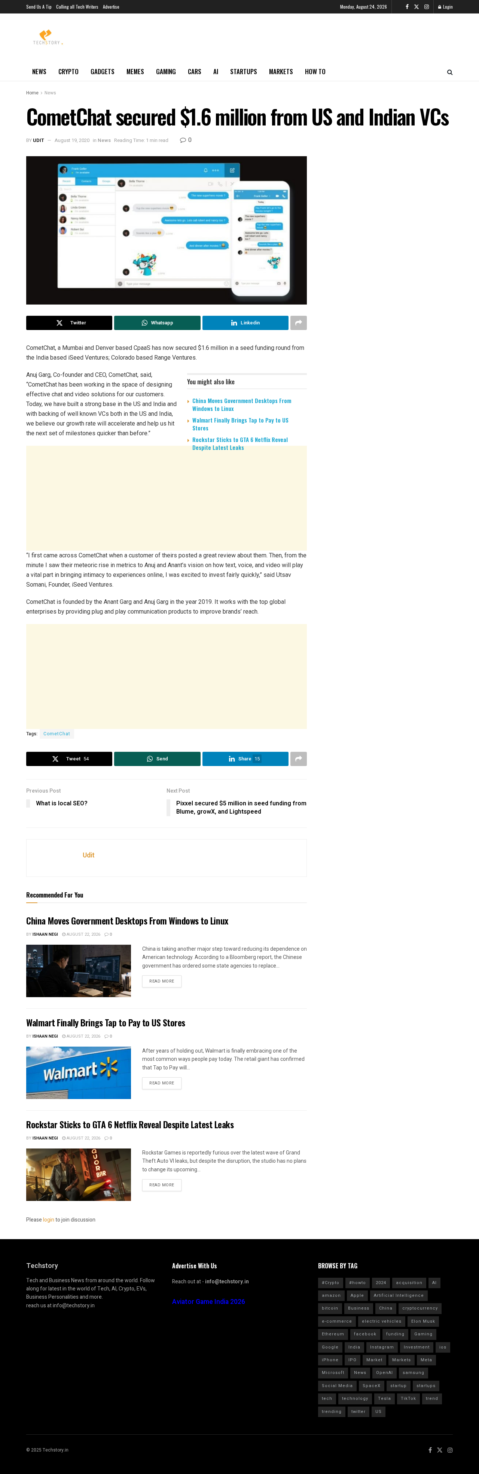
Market (374, 1360)
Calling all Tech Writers (77, 6)
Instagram (382, 1347)
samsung (413, 1372)
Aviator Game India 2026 (208, 1302)
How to (315, 71)
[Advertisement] (166, 515)
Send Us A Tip (39, 6)
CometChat (56, 733)
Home (32, 93)
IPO (352, 1360)
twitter (358, 1411)
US (378, 1411)
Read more (161, 981)
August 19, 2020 (72, 140)
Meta (426, 1360)
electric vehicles (382, 1321)
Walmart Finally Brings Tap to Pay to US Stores (240, 424)
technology (355, 1398)
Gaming (166, 71)
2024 (381, 1283)
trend (432, 1398)
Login (447, 6)
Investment (417, 1347)
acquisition (409, 1283)
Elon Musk (423, 1321)
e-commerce (337, 1321)
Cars (194, 71)
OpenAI (384, 1372)
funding (395, 1334)
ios (442, 1347)
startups (426, 1386)
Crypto (68, 71)
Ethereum (333, 1334)
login (48, 1220)
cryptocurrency (420, 1308)
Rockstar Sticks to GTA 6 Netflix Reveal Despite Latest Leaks (240, 443)
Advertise (111, 6)
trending (332, 1411)
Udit (38, 140)
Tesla (384, 1398)
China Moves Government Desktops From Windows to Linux (241, 404)
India (354, 1347)
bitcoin (330, 1308)
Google (330, 1347)
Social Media (337, 1386)
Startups (243, 71)
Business (358, 1308)
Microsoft (333, 1372)
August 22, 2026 (82, 934)
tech (327, 1398)
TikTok (408, 1398)
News (39, 71)
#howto (357, 1283)
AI (215, 71)
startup (398, 1386)
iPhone (330, 1360)
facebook (365, 1334)
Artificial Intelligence (399, 1295)
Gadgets (103, 71)
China (386, 1308)
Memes (135, 71)
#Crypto (330, 1283)
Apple (357, 1295)
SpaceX (372, 1386)
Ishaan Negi (45, 934)
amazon (331, 1295)
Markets (281, 71)
